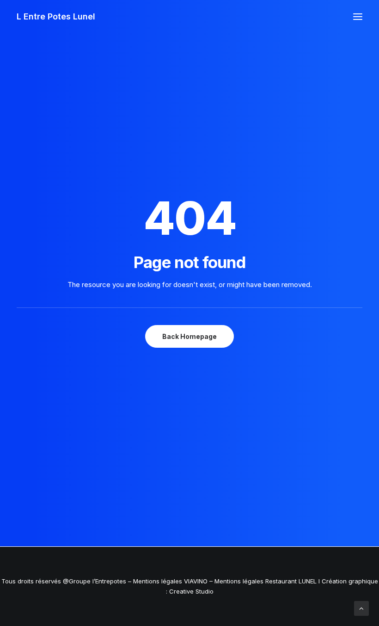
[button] (357, 16)
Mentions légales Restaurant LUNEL (265, 581)
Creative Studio (191, 591)
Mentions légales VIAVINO (170, 581)
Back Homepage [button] (189, 336)
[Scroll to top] (361, 607)
